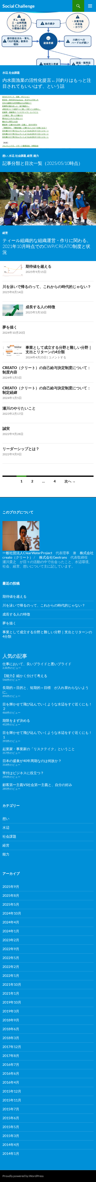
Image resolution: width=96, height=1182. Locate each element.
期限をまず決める (16, 720)
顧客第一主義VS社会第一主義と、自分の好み (37, 785)
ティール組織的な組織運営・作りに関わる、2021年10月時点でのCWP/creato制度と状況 (46, 246)
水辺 (5, 72)
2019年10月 (11, 1002)
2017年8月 (10, 1055)
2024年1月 (10, 931)
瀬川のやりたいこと (19, 408)
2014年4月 (10, 1144)
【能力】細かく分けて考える (24, 676)
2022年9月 (10, 949)
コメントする (57, 357)
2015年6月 (10, 1118)
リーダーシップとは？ (20, 448)
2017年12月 (11, 1047)
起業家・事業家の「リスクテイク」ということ (38, 749)
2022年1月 (10, 975)
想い (5, 155)
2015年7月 (10, 1109)
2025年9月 (10, 886)
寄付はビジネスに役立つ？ (23, 773)
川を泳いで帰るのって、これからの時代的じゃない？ (46, 286)
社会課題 (14, 72)
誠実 (6, 428)
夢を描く (9, 327)
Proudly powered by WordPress (23, 1176)
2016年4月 (10, 1082)
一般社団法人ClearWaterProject (27, 553)
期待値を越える (38, 266)
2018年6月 (10, 1029)
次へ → (70, 481)
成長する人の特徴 (40, 307)
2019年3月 (10, 1011)
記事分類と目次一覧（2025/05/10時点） (42, 163)
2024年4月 (10, 922)
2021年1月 (10, 993)
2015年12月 (11, 1091)
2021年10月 (11, 984)
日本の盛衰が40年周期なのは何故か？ (32, 761)
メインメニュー (90, 6)
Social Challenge (18, 6)
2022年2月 (10, 966)
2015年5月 (10, 1127)
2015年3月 (10, 1136)
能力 (36, 155)
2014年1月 (10, 1153)
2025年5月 (10, 904)
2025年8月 (10, 895)
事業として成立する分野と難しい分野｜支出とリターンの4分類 (59, 349)
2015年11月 (11, 1100)
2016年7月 (10, 1064)
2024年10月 (11, 913)
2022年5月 (10, 958)
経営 (29, 155)
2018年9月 (10, 1020)
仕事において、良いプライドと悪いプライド (36, 664)
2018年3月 (10, 1038)
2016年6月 (10, 1073)
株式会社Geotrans (53, 557)
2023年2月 (10, 940)
